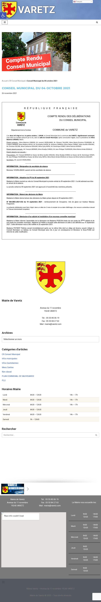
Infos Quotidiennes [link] (10, 363)
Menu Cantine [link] (8, 367)
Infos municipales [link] (9, 358)
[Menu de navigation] (5, 22)
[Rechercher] (96, 435)
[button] (10, 491)
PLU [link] (4, 380)
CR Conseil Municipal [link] (17, 81)
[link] (3, 15)
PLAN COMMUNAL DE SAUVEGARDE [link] (18, 376)
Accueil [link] (5, 81)
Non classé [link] (7, 372)
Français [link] (79, 1)
